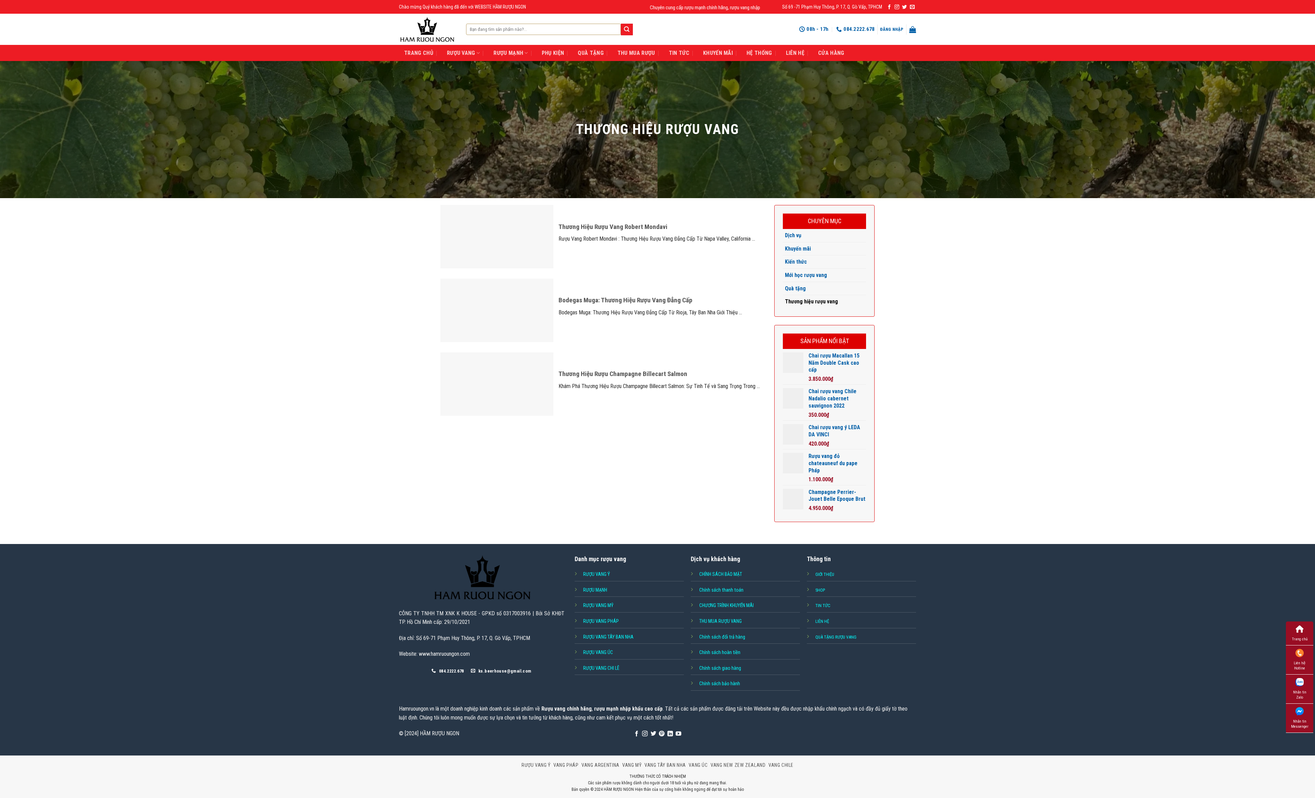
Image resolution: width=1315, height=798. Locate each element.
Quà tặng (795, 288)
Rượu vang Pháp (601, 621)
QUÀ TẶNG (591, 53)
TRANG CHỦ (418, 53)
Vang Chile (780, 765)
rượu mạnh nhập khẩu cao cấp (628, 708)
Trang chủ (1299, 639)
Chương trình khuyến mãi (726, 605)
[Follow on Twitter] (904, 7)
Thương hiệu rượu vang (811, 301)
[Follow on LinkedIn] (670, 734)
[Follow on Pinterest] (661, 734)
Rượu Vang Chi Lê (601, 668)
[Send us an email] (912, 7)
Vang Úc (698, 765)
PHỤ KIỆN (553, 53)
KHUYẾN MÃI (718, 53)
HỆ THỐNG (759, 53)
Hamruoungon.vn (416, 708)
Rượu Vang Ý (536, 765)
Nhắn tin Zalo (1299, 695)
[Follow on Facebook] (889, 7)
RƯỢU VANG (461, 53)
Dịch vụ (793, 235)
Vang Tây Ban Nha (665, 765)
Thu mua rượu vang (720, 621)
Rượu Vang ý (596, 574)
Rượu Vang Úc (598, 652)
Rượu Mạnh (595, 590)
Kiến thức (796, 261)
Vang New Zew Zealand (738, 765)
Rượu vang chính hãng (566, 708)
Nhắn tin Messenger (1299, 724)
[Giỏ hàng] (912, 29)
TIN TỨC (679, 53)
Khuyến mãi (798, 248)
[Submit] (627, 29)
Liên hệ (795, 53)
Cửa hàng (831, 53)
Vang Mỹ (631, 765)
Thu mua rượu (636, 53)
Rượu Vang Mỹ (598, 605)
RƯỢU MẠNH (508, 53)
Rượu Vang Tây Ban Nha (608, 637)
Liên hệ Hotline (1299, 665)
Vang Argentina (600, 765)
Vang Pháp (566, 765)
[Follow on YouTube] (678, 734)
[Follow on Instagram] (896, 7)
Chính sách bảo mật (720, 574)
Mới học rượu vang (806, 275)
